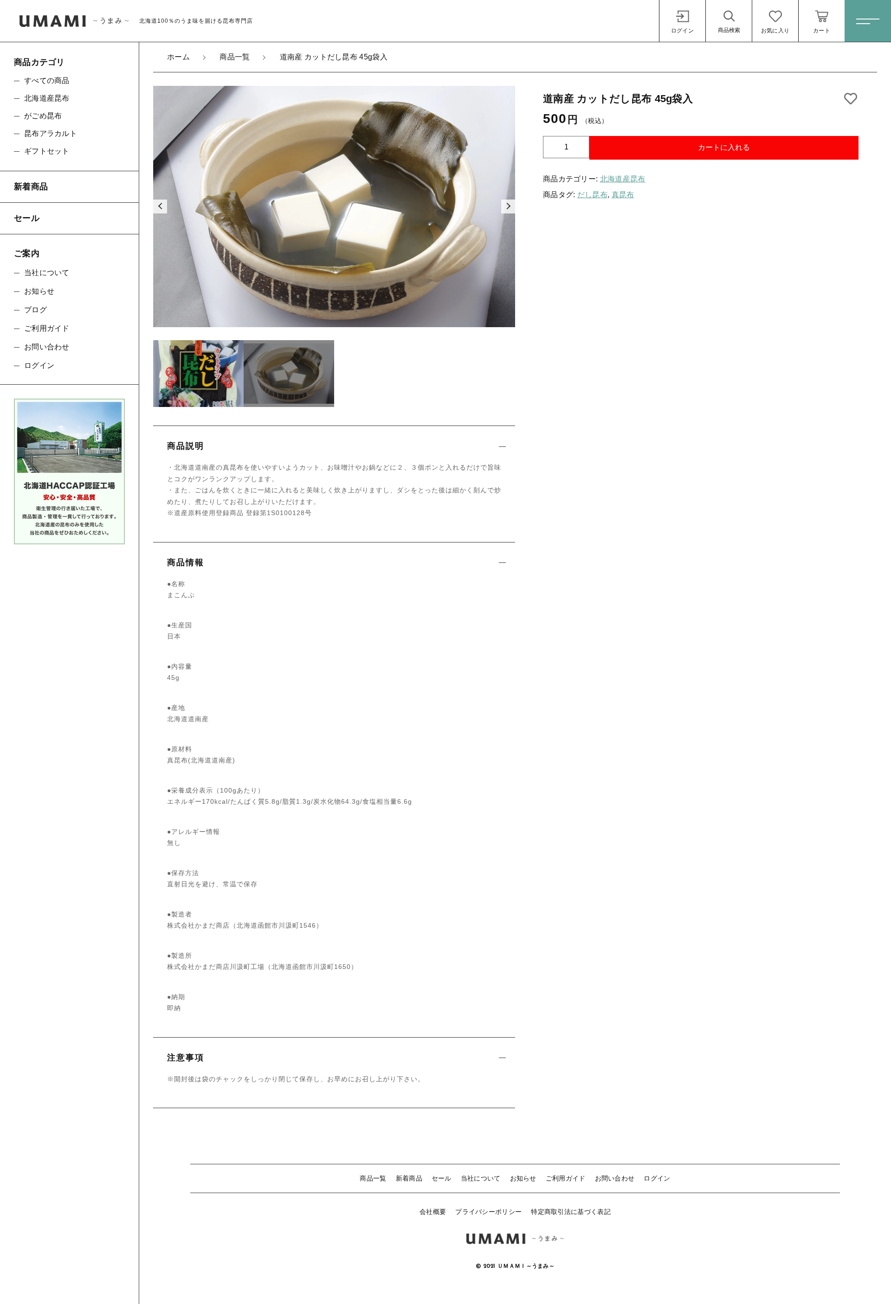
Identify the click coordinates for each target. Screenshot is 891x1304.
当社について (481, 1178)
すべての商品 (47, 80)
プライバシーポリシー (488, 1211)
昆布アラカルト (50, 133)
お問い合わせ (615, 1178)
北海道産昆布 (623, 179)
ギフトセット (47, 151)
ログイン (657, 1178)
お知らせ (523, 1178)
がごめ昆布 (43, 116)
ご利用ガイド (566, 1178)
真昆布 (623, 195)
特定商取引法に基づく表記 (571, 1211)
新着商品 (409, 1178)
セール (442, 1178)
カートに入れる (724, 147)
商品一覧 (373, 1178)
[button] (160, 206)
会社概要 (433, 1211)
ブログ (35, 310)
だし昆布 (592, 195)
